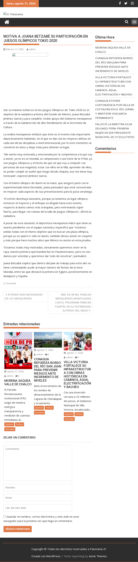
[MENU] (134, 21)
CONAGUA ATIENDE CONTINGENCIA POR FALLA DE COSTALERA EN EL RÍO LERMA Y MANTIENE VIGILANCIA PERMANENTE (114, 109)
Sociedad (11, 283)
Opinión (9, 424)
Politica (19, 424)
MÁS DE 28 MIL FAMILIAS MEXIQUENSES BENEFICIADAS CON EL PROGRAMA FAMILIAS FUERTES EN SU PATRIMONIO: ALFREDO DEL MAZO (73, 302)
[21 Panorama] (7, 21)
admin (32, 49)
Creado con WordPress (45, 556)
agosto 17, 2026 (44, 350)
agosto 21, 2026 (15, 371)
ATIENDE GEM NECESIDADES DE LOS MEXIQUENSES (24, 296)
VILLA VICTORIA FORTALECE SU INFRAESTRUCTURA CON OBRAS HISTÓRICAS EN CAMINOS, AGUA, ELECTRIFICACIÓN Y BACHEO (113, 85)
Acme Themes (98, 556)
